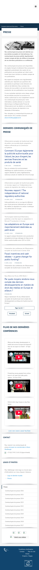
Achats (27, 554)
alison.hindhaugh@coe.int (13, 118)
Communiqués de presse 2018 (14, 521)
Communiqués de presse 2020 (14, 514)
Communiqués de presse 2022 (14, 506)
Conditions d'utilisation (26, 549)
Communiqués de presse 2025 (14, 494)
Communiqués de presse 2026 (14, 491)
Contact (22, 551)
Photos (9, 478)
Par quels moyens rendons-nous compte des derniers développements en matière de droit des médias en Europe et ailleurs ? (19, 285)
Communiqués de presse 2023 (14, 502)
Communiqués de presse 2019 (14, 518)
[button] (19, 308)
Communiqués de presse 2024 (14, 498)
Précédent (12, 313)
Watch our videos (20, 537)
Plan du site (31, 551)
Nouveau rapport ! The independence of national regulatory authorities (16, 193)
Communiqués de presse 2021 (14, 510)
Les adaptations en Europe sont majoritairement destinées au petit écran (19, 227)
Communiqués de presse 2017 (14, 525)
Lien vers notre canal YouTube (19, 431)
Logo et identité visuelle (14, 475)
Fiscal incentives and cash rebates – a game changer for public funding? (18, 256)
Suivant (27, 313)
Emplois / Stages (27, 556)
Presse (6, 487)
